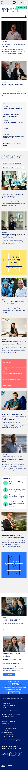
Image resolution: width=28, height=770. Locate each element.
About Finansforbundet (10, 728)
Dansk (3, 766)
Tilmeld (14, 693)
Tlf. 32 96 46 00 (5, 703)
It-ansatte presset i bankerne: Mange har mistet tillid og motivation (13, 384)
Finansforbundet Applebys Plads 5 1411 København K (12, 699)
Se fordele (9, 674)
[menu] (14, 2)
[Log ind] (21, 2)
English (10, 766)
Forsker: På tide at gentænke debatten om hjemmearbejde (11, 115)
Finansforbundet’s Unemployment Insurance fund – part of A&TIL (13, 740)
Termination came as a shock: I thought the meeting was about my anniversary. (12, 374)
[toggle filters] (23, 167)
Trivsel (18, 167)
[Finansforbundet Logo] (2, 2)
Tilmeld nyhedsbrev (14, 569)
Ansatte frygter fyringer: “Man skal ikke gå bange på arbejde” (14, 368)
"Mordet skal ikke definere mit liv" (12, 108)
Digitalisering (5, 167)
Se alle (23, 478)
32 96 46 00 (11, 754)
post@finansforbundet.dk (8, 705)
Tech (12, 167)
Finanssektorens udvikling (15, 163)
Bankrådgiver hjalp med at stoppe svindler (12, 144)
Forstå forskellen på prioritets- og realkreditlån (13, 123)
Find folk (6, 730)
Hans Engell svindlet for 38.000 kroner (13, 130)
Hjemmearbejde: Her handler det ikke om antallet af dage (13, 137)
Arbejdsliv (5, 163)
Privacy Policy (8, 732)
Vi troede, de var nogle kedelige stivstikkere (12, 379)
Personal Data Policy (9, 737)
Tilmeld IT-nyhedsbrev (14, 268)
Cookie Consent (8, 734)
